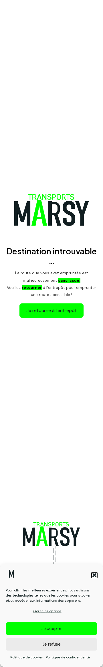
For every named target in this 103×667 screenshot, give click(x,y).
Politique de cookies (26, 657)
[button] (94, 575)
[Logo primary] (51, 534)
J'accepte (51, 628)
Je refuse (51, 644)
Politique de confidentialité (68, 657)
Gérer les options (47, 611)
